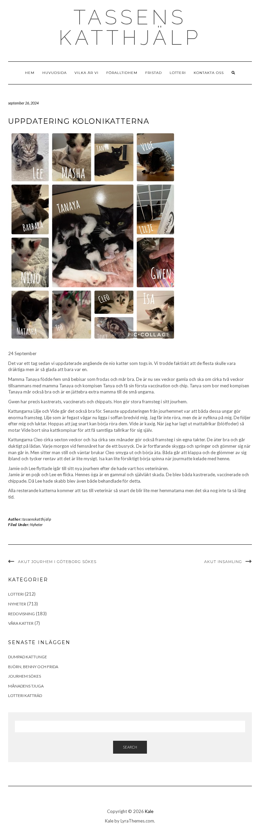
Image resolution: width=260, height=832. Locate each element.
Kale (149, 811)
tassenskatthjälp (36, 519)
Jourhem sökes (24, 676)
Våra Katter (21, 623)
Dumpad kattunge (27, 656)
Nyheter (36, 524)
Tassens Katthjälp (130, 27)
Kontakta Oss (209, 73)
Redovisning (21, 613)
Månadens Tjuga (26, 686)
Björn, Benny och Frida (33, 666)
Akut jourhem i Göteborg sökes (57, 561)
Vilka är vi (86, 73)
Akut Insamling (223, 561)
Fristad (153, 73)
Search (130, 747)
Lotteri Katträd (25, 695)
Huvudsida (54, 73)
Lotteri (178, 73)
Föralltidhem (121, 73)
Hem (30, 73)
